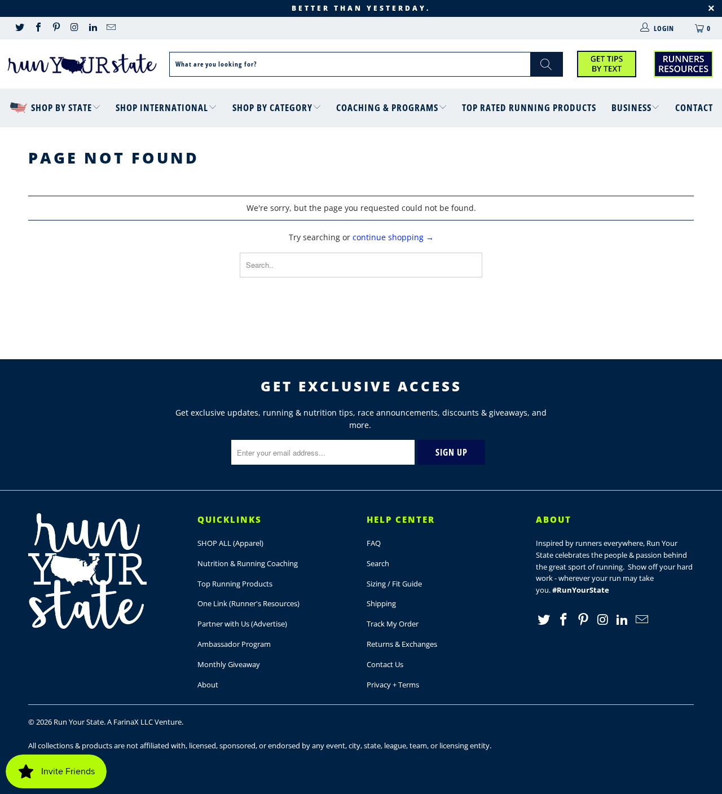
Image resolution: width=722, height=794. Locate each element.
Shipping (381, 603)
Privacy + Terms (393, 685)
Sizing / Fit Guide (394, 584)
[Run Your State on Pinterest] (56, 28)
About (207, 685)
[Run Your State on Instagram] (74, 28)
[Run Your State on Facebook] (37, 28)
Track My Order (393, 624)
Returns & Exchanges (402, 644)
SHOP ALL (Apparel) (230, 543)
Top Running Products (234, 584)
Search (378, 563)
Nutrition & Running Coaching (247, 563)
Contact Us (385, 664)
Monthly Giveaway (228, 664)
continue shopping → (393, 237)
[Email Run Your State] (110, 28)
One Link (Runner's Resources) (248, 603)
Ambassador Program (234, 644)
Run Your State (79, 722)
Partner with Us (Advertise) (242, 624)
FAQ (374, 543)
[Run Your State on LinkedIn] (92, 28)
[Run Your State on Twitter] (19, 28)
